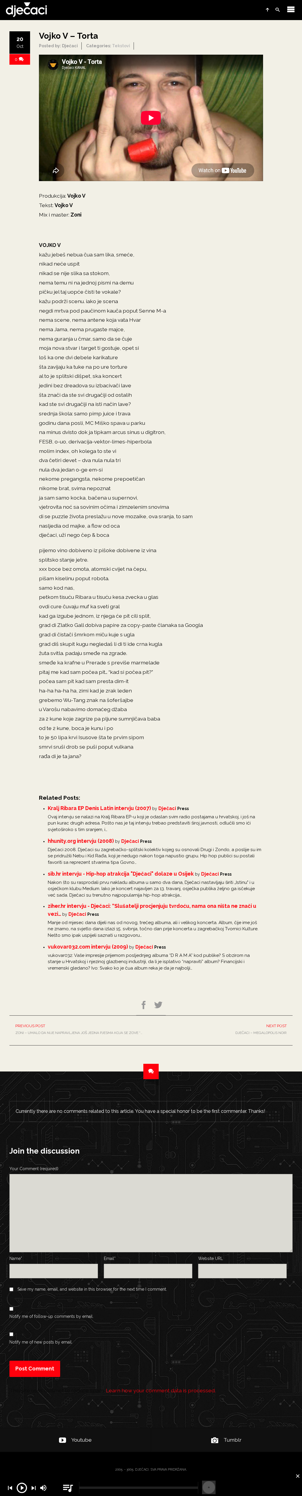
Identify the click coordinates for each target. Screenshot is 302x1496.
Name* (15, 1258)
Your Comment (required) (33, 1168)
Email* (110, 1258)
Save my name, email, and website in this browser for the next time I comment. (92, 1289)
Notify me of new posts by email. (41, 1342)
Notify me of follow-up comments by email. (51, 1316)
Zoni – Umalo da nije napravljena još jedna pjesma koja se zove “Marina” (83, 1029)
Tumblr (233, 1440)
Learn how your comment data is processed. (161, 1390)
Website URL (210, 1258)
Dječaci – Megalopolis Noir (261, 1029)
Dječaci (167, 808)
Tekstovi (121, 45)
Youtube (81, 1440)
